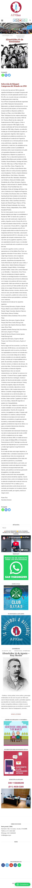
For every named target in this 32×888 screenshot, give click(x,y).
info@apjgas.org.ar (6, 835)
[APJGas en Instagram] (15, 865)
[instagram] (23, 20)
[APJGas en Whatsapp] (26, 20)
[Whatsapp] (2, 75)
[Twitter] (17, 20)
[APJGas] (3, 865)
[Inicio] (16, 16)
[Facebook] (14, 20)
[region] (16, 29)
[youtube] (20, 20)
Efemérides (20, 37)
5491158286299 (11, 833)
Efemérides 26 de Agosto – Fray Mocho (16, 654)
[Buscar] (29, 527)
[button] (22, 884)
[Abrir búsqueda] (30, 20)
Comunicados (20, 35)
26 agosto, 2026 (7, 650)
